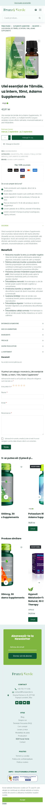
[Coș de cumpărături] (36, 10)
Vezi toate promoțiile (22, 3)
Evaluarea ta (6, 387)
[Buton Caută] (39, 18)
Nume (4, 392)
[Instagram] (20, 702)
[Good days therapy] (13, 589)
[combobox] (20, 18)
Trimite (6, 447)
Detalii (15, 528)
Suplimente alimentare (18, 156)
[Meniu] (40, 10)
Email (4, 403)
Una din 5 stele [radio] (13, 387)
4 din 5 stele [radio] (21, 387)
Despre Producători (8, 346)
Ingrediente (5, 335)
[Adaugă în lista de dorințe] (4, 467)
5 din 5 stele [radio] (24, 387)
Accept (22, 800)
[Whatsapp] (28, 702)
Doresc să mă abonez (22, 656)
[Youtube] (24, 702)
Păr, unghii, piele (27, 154)
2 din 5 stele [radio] (16, 387)
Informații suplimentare (10, 323)
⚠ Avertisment (6, 352)
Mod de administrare (9, 329)
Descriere (4, 226)
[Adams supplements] (4, 103)
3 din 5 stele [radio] (19, 387)
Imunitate (15, 154)
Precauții (4, 340)
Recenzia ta (6, 413)
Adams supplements (15, 159)
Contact (22, 684)
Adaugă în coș (27, 137)
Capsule (14, 610)
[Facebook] (16, 702)
